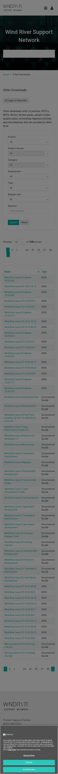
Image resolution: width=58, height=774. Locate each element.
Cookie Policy (12, 750)
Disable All (29, 762)
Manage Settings (29, 755)
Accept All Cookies (29, 769)
